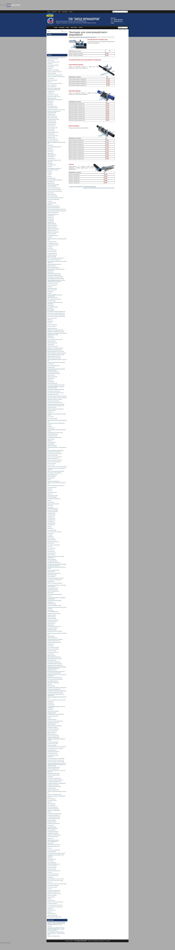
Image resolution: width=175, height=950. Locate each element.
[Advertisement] (57, 44)
